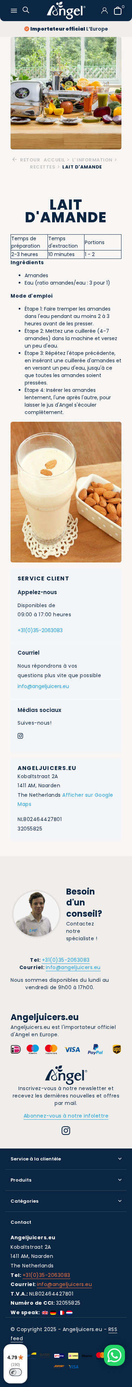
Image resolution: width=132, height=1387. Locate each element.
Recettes (42, 167)
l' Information (92, 160)
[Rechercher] (26, 10)
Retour (29, 160)
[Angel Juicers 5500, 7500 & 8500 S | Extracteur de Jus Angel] (66, 10)
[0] (116, 11)
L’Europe (69, 28)
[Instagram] (20, 736)
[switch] (15, 1372)
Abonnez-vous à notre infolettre (66, 1115)
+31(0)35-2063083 (40, 630)
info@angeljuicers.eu (43, 686)
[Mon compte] (104, 10)
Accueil (54, 160)
